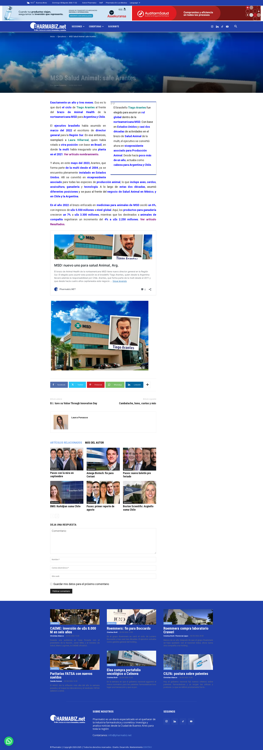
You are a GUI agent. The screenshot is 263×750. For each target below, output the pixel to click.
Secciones (77, 26)
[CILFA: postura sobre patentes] (188, 662)
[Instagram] (212, 26)
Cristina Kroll (112, 632)
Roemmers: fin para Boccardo (129, 628)
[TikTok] (222, 26)
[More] (147, 385)
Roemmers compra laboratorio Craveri (185, 630)
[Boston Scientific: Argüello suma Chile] (139, 492)
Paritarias (54, 668)
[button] (235, 26)
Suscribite (113, 26)
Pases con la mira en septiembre (62, 474)
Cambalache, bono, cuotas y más (137, 403)
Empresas (54, 623)
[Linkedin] (217, 26)
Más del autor (94, 442)
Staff (101, 3)
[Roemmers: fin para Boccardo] (131, 617)
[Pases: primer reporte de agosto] (103, 492)
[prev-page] (52, 516)
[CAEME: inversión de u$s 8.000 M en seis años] (75, 617)
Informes (167, 623)
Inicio (52, 36)
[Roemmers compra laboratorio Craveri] (188, 617)
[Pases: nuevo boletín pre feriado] (139, 459)
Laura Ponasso (60, 85)
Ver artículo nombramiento (81, 154)
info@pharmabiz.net (120, 735)
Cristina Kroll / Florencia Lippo (175, 636)
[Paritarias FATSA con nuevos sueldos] (75, 662)
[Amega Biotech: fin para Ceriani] (103, 459)
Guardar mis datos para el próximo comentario (81, 584)
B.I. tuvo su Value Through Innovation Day (73, 403)
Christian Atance (57, 636)
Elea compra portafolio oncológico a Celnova (124, 672)
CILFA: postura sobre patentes (185, 674)
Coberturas (95, 26)
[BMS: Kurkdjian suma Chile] (66, 492)
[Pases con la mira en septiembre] (66, 459)
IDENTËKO (147, 747)
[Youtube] (227, 26)
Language (134, 3)
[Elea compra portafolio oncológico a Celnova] (131, 658)
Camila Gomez (56, 681)
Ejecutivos (62, 36)
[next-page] (57, 516)
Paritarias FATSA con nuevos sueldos (71, 675)
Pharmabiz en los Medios (116, 3)
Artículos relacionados (66, 442)
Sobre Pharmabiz (89, 3)
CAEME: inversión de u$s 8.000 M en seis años (73, 630)
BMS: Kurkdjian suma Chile (65, 506)
